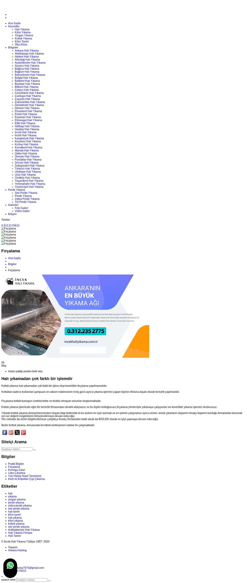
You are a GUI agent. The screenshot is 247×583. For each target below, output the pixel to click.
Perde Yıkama (16, 189)
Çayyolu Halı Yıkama (27, 99)
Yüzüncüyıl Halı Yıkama (29, 186)
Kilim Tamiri (22, 41)
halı (10, 493)
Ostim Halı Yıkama (26, 153)
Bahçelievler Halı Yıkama (30, 74)
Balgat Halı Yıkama (26, 77)
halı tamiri (14, 511)
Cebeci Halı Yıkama (27, 89)
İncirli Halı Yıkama (25, 135)
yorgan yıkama (17, 499)
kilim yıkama (15, 520)
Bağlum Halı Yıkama (27, 71)
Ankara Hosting (17, 550)
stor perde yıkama (18, 508)
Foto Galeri (21, 208)
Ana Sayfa (14, 23)
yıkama (12, 496)
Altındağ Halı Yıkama (27, 59)
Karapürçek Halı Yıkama (29, 138)
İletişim (12, 214)
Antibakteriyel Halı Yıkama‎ (24, 529)
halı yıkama (15, 517)
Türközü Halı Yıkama (27, 168)
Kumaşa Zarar (16, 469)
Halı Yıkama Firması (20, 532)
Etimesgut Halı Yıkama (28, 120)
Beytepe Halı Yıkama (27, 83)
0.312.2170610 (10, 225)
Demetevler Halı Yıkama (29, 105)
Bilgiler (12, 264)
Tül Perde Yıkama (25, 202)
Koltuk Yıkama (23, 38)
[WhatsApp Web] (10, 568)
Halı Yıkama (22, 29)
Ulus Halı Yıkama (25, 174)
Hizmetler (13, 26)
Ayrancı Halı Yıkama (27, 65)
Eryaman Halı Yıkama (28, 117)
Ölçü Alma (21, 44)
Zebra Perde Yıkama (27, 198)
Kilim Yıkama (23, 32)
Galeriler (13, 205)
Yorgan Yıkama (24, 35)
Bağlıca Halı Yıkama (27, 68)
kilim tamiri (14, 514)
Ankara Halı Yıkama (27, 50)
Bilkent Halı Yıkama (26, 86)
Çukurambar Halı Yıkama (30, 102)
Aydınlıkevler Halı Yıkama (30, 62)
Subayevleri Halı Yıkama (29, 165)
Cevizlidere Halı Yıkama (29, 93)
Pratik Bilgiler (16, 463)
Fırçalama (14, 466)
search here (8, 579)
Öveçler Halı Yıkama (27, 156)
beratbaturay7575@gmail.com (26, 567)
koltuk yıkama (16, 523)
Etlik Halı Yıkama (25, 123)
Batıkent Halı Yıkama (27, 80)
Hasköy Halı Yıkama (27, 129)
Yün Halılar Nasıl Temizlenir (24, 476)
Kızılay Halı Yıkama (26, 144)
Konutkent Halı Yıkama (28, 147)
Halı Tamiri (14, 535)
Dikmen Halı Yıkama (27, 108)
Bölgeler (13, 47)
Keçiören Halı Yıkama (28, 141)
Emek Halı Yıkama (26, 114)
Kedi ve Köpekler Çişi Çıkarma (26, 479)
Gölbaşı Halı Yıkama (27, 126)
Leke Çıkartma (16, 472)
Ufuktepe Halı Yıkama (28, 171)
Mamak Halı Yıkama (27, 150)
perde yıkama (16, 502)
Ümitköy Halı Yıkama (27, 177)
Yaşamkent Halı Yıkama (29, 180)
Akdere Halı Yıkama (27, 56)
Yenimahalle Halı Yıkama (30, 183)
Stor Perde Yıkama (26, 192)
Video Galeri (22, 211)
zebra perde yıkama (20, 505)
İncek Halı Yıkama (25, 132)
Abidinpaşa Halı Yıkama (29, 53)
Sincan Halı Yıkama (26, 162)
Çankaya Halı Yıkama (28, 96)
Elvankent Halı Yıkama (28, 111)
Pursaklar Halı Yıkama (28, 159)
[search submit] (49, 580)
